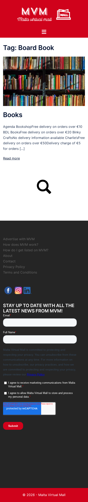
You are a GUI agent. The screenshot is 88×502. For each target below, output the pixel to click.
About (7, 256)
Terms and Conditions (20, 272)
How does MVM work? (20, 244)
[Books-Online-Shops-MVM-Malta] (44, 81)
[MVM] (44, 14)
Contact (9, 261)
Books (13, 115)
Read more (11, 158)
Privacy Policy (14, 267)
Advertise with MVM (19, 239)
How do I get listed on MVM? (25, 250)
